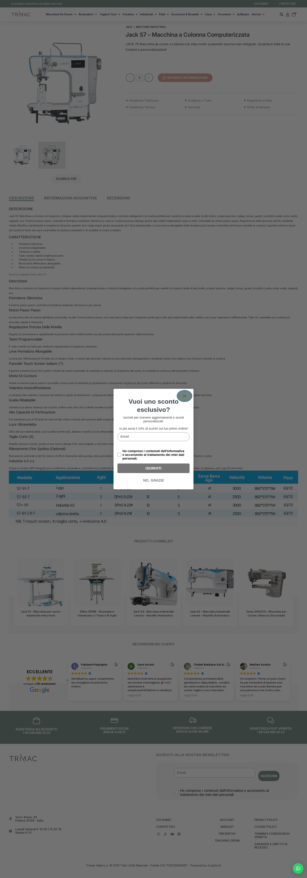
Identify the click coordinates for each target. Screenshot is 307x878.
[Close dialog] (184, 396)
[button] (298, 868)
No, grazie (153, 480)
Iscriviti (153, 468)
